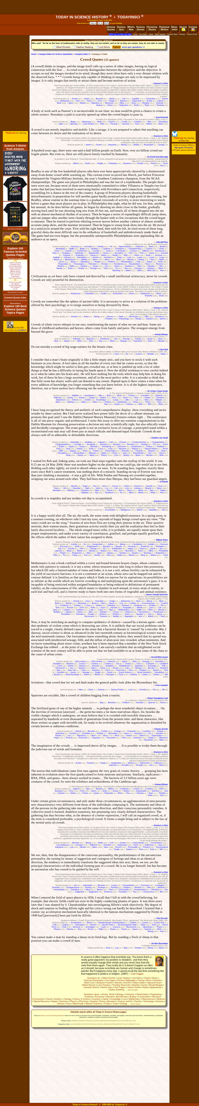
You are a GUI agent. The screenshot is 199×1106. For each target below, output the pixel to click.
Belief (89, 923)
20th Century (96, 661)
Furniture (160, 398)
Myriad (92, 551)
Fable (121, 316)
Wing (143, 555)
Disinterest (159, 251)
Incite (91, 449)
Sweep (59, 268)
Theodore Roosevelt (121, 985)
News (151, 34)
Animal (76, 601)
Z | (135, 1020)
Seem (127, 614)
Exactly (149, 486)
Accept (75, 99)
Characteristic (138, 843)
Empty (92, 398)
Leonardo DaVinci (91, 987)
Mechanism (131, 927)
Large (115, 400)
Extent (103, 398)
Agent (124, 661)
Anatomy (89, 996)
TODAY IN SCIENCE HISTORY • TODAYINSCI (99, 17)
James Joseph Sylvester (157, 594)
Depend (158, 395)
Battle (71, 249)
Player (149, 262)
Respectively (134, 264)
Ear (115, 339)
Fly (104, 549)
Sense (73, 672)
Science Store (172, 34)
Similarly (140, 793)
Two (126, 268)
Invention (96, 999)
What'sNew (131, 28)
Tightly (163, 490)
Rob (120, 490)
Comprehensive (139, 442)
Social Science (125, 672)
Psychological (162, 847)
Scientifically (138, 453)
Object (142, 735)
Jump (119, 257)
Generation (113, 733)
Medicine (161, 999)
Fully (58, 449)
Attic (100, 395)
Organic (73, 451)
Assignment (97, 544)
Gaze (103, 608)
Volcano (60, 1003)
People (140, 163)
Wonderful (148, 740)
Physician (83, 1001)
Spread (57, 674)
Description (80, 925)
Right (72, 266)
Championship (135, 249)
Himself (137, 887)
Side (88, 553)
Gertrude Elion (15, 264)
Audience (139, 246)
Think (146, 105)
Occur (61, 262)
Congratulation (158, 442)
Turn (86, 555)
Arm (95, 486)
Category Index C (82, 54)
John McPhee (162, 242)
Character (131, 731)
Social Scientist (143, 672)
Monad (161, 610)
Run (128, 793)
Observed (109, 103)
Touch (165, 163)
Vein (140, 616)
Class (116, 354)
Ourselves (159, 316)
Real (134, 103)
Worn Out (151, 270)
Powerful (148, 296)
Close (56, 251)
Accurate (88, 246)
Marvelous (81, 735)
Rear (163, 451)
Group (93, 255)
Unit (116, 455)
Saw (124, 453)
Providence (119, 264)
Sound (80, 455)
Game (151, 253)
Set (106, 266)
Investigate (90, 927)
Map (111, 610)
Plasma (70, 929)
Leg (116, 948)
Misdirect (164, 668)
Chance (111, 122)
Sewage (85, 672)
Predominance (140, 890)
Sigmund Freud (154, 982)
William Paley (162, 540)
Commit (68, 251)
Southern (129, 266)
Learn (103, 927)
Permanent (143, 612)
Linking (137, 488)
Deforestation (142, 994)
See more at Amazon (15, 229)
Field (64, 927)
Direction (130, 444)
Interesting (81, 257)
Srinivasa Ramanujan (93, 980)
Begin (73, 122)
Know (102, 668)
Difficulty (57, 398)
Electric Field (107, 925)
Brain (119, 395)
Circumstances (62, 845)
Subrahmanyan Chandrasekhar (111, 923)
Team (70, 268)
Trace (121, 674)
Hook (148, 255)
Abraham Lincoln (139, 985)
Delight (151, 544)
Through (93, 268)
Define (99, 605)
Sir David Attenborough (157, 157)
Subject (129, 849)
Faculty (71, 549)
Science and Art (125, 1001)
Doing (70, 398)
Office (150, 551)
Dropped (66, 253)
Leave (140, 257)
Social (109, 672)
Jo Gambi (164, 482)
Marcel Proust (15, 269)
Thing (135, 402)
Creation (137, 122)
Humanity (113, 163)
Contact (193, 27)
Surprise (147, 929)
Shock (124, 929)
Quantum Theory (97, 1001)
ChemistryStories (152, 28)
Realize (151, 451)
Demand (116, 444)
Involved (107, 257)
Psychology (124, 319)
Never (158, 293)
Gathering (149, 845)
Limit (55, 610)
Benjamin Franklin (105, 982)
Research (111, 1001)
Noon (140, 551)
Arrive (86, 316)
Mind (59, 103)
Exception (119, 253)
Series (110, 105)
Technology (148, 1001)
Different (93, 845)
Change (117, 731)
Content (164, 603)
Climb (126, 486)
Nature (67, 341)
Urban (145, 674)
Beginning (86, 122)
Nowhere (85, 490)
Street (86, 674)
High (126, 255)
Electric (93, 925)
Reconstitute (79, 453)
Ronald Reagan (156, 985)
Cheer (161, 249)
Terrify (136, 105)
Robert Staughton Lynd (158, 698)
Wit (163, 510)
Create (124, 122)
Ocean (116, 612)
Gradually (80, 255)
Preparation (63, 264)
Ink (149, 733)
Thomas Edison (144, 980)
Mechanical (70, 260)
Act (75, 885)
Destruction (118, 293)
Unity (152, 849)
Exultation (160, 546)
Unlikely (133, 674)
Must (117, 735)
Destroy (82, 666)
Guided (126, 887)
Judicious (113, 765)
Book (57, 603)
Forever (70, 608)
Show (68, 455)
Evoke (78, 763)
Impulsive (112, 145)
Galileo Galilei (138, 982)
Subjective (123, 105)
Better (100, 843)
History (80, 449)
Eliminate (79, 253)
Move (118, 260)
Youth (165, 555)
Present (69, 738)
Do (127, 354)
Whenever (163, 738)
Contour (77, 605)
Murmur (130, 260)
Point (160, 262)
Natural (135, 449)
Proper (63, 553)
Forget (147, 398)
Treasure (103, 616)
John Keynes (15, 274)
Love (124, 999)
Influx (93, 668)
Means (100, 890)
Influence (158, 763)
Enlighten (110, 666)
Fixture (149, 446)
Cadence (106, 249)
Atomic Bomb (108, 994)
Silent (112, 341)
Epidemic (139, 666)
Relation (145, 103)
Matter (139, 610)
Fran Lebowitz (162, 685)
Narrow (69, 612)
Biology (120, 994)
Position (138, 948)
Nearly (141, 260)
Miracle (148, 488)
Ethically (93, 446)
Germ (126, 733)
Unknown (137, 738)
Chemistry (129, 994)
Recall (90, 929)
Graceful (164, 253)
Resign (138, 319)
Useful (117, 404)
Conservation (144, 996)
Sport (99, 553)
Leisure (139, 354)
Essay (82, 446)
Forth (93, 608)
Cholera (107, 664)
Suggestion (93, 892)
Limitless (80, 610)
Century (94, 664)
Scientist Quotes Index (15, 298)
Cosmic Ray (159, 923)
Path (102, 124)
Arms (104, 486)
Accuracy (75, 246)
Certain (104, 731)
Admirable (74, 442)
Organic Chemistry (59, 1001)
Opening (73, 124)
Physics (57, 929)
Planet (153, 163)
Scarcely (159, 103)
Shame (113, 929)
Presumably (79, 264)
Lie (106, 488)
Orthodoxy (84, 262)
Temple (81, 268)
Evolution (86, 733)
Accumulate (110, 510)
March (56, 260)
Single (97, 672)
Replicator (108, 793)
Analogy (145, 661)
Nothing (70, 402)
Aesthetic (89, 442)
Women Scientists (94, 1003)
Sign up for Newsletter (183, 147)
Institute (56, 257)
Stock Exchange (72, 674)
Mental (83, 847)
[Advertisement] (99, 7)
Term (141, 849)
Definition (111, 605)
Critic (54, 925)
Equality (106, 546)
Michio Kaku (107, 987)
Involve (96, 257)
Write (161, 455)
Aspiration (99, 601)
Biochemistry (122, 996)
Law (72, 847)
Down (165, 444)
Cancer (115, 486)
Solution (149, 319)
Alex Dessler (162, 918)
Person (118, 847)
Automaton (87, 885)
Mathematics (123, 610)
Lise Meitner (15, 284)
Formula (90, 763)
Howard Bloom (161, 334)
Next (84, 670)
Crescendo (120, 251)
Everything (106, 446)
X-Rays (107, 1003)
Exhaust (125, 605)
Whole (149, 124)
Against (76, 789)
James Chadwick (15, 268)
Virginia (150, 268)
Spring (110, 553)
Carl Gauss (15, 276)
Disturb (160, 731)
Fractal (49, 999)
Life (116, 488)
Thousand (110, 738)
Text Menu (143, 34)
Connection (150, 99)
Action (86, 99)
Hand (103, 255)
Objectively (147, 927)
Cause (82, 664)
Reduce (103, 614)
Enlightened (124, 666)
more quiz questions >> (133, 47)
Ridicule (92, 453)
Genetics (58, 999)
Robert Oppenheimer (152, 987)
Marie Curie (89, 982)
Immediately (59, 890)
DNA (161, 789)
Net (152, 260)
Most (71, 103)
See (100, 341)
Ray (79, 929)
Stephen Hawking (84, 47)
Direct (131, 293)
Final (160, 486)
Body (99, 122)
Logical (160, 101)
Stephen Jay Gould (159, 438)
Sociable (139, 702)
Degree (65, 925)
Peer (91, 341)
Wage (163, 354)
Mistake (151, 354)
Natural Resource (41, 1001)
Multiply (56, 612)
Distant (165, 99)
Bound (69, 603)
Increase (158, 255)
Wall (140, 404)
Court (108, 251)
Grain (104, 791)
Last (129, 257)
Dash (90, 690)
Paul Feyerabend (15, 278)
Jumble (87, 400)
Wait (131, 493)
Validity (116, 616)
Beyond (90, 339)
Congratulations (62, 444)
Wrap (153, 493)
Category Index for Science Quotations (55, 54)
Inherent (155, 791)
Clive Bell (164, 349)
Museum (122, 449)
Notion (73, 793)
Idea (160, 845)
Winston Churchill (122, 982)
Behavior (112, 702)
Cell (121, 603)
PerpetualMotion (164, 28)
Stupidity (152, 510)
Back (151, 246)
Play (138, 262)
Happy (130, 549)
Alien (134, 661)
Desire (99, 145)
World (140, 493)
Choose (131, 395)
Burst (111, 603)
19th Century (80, 661)
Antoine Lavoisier (15, 282)
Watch (128, 270)
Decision (103, 444)
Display (144, 444)
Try (116, 268)
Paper (56, 738)
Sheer (161, 453)
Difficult (145, 251)
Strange (123, 341)
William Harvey (15, 271)
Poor (131, 670)
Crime (59, 666)
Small (161, 296)
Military (84, 260)
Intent (152, 549)
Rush (115, 453)
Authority (76, 339)
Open (61, 124)
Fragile (100, 163)
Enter (143, 925)
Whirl (139, 270)
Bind (161, 601)
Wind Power (78, 1003)
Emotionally (94, 253)
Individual (59, 847)
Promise (104, 264)
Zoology (123, 1003)
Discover (164, 544)
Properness (77, 553)
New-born (129, 551)
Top (96, 493)
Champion (119, 249)
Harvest (114, 608)
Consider (145, 395)
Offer (147, 316)
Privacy (182, 34)
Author (110, 544)
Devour (110, 316)
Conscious (145, 885)
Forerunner (60, 668)
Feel (81, 549)
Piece (85, 451)
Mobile (136, 145)
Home (135, 34)
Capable (135, 99)
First (100, 101)
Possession (158, 612)
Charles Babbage (15, 285)
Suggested (79, 892)
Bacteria (70, 664)
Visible (151, 738)
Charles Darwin (161, 729)
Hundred (127, 163)
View (108, 555)
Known (116, 668)
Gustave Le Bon (161, 83)
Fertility (152, 605)
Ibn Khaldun (15, 287)
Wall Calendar (160, 34)
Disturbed (60, 733)
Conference (82, 251)
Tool (106, 404)
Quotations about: (92, 994)
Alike (81, 690)
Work (160, 124)
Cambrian (124, 789)
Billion (76, 163)
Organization (156, 735)
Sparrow (151, 702)
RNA (120, 793)
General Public (117, 690)
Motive (83, 103)
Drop (54, 253)
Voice (150, 341)
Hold (98, 488)
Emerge (126, 339)
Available (57, 664)
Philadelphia (126, 262)
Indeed (75, 400)
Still (160, 266)
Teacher (137, 1001)
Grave (150, 339)
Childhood (104, 339)
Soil (149, 614)
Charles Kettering (116, 989)
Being (111, 99)
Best (109, 395)
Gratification (117, 549)
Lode (91, 610)
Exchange (152, 666)
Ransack (80, 614)
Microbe (151, 668)
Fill (162, 605)
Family (138, 339)
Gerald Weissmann (159, 657)
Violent (156, 674)
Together (84, 493)
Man (149, 122)
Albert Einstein (63, 47)
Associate (159, 661)
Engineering (155, 994)
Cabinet (101, 442)
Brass (94, 603)
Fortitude (160, 446)
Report (156, 670)
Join (166, 791)
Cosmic (136, 789)
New (116, 551)
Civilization (89, 293)
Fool (136, 398)
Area (88, 601)
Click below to (15, 303)
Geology (68, 999)
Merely (124, 145)
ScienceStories (141, 28)
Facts (89, 101)
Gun (71, 668)
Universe (160, 1001)
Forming (114, 887)
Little (127, 400)
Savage (161, 145)
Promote (139, 451)
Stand (91, 455)
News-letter (174, 28)
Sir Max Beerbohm (159, 943)
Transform (137, 341)
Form (82, 608)
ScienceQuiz (121, 28)
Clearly (128, 664)
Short (129, 490)
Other (122, 103)
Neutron (61, 793)
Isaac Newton (124, 978)
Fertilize (100, 733)
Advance (111, 661)
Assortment (89, 395)
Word (161, 765)
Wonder (149, 455)
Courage (77, 444)
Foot (141, 253)
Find (57, 608)
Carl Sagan (137, 973)
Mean (88, 890)
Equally (119, 546)
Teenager (110, 674)
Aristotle (157, 980)
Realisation (148, 145)
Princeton (93, 264)
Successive (89, 616)
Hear (160, 339)
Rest (148, 264)
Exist (154, 925)
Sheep (150, 948)
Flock (108, 948)
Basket (163, 246)
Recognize (62, 453)
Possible (125, 765)
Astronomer (125, 601)
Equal (71, 446)
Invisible (159, 733)
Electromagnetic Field (127, 925)
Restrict (116, 614)
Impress (123, 101)
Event (105, 253)
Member (138, 668)
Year (162, 166)
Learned (116, 927)
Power (96, 451)
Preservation (110, 451)
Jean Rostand (162, 117)
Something (121, 402)
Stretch (97, 674)
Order (83, 402)
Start (139, 266)
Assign (112, 601)
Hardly (115, 255)
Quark (96, 793)
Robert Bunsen (88, 985)
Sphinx (163, 319)
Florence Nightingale (126, 980)
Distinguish (64, 101)
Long (161, 257)
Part (111, 890)
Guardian (77, 488)
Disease (95, 666)
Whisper (161, 341)
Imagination (116, 763)
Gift (64, 488)
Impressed (136, 101)
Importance (60, 400)
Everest (137, 486)
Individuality (141, 791)
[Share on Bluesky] (174, 136)
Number (103, 612)
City (117, 664)
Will (149, 404)
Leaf (151, 608)
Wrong (150, 931)
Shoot (116, 266)
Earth (87, 163)
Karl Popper (120, 987)
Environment (38, 999)
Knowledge (101, 400)
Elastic (82, 398)
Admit (88, 145)
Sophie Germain (15, 263)
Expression (122, 845)
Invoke (149, 101)
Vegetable (128, 616)
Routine (84, 266)
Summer (122, 553)
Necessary (133, 316)
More (95, 260)
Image (111, 101)
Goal (68, 449)
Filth (164, 666)
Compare (150, 664)
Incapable (127, 608)
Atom (138, 601)
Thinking (160, 105)
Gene (93, 791)
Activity (100, 246)
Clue (139, 664)
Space (159, 614)
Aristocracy (75, 293)
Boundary (82, 603)
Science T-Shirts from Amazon (15, 147)
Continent (64, 605)
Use (151, 765)
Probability (163, 551)
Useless (129, 404)
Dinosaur (156, 996)
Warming (116, 270)
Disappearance (72, 887)
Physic (159, 927)
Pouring (114, 124)
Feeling (93, 549)
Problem (109, 319)
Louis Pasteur (89, 124)
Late (127, 668)
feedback (22, 330)
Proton (85, 793)
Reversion (83, 738)
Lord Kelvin (104, 47)
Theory (104, 455)
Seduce (99, 105)
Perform (111, 262)
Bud (103, 603)
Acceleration (76, 923)
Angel (85, 486)
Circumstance (156, 843)
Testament (159, 553)
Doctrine (73, 733)
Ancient (74, 316)
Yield (162, 616)
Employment (92, 546)
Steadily (151, 266)
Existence (145, 546)
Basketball (60, 249)
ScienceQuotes (111, 28)
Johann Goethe (134, 987)
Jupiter (105, 999)
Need (79, 612)
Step (151, 490)
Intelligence (125, 510)
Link (127, 488)
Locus (100, 449)
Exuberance (136, 446)
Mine (150, 610)
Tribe (55, 555)
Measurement (148, 999)
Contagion (159, 885)
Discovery (64, 546)
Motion (80, 551)
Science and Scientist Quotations (52, 1015)
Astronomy (99, 996)
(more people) (133, 990)
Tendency (108, 892)
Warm (160, 268)
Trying (74, 555)
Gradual (66, 255)
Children (126, 702)
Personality (132, 847)
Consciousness (148, 603)
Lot (136, 400)
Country (96, 251)
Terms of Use (192, 34)
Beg (101, 702)
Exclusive (122, 446)
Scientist (60, 672)
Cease (114, 885)
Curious (133, 251)
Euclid (15, 289)
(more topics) (135, 1004)
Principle (125, 451)
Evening (131, 546)
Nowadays (163, 122)
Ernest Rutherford (15, 266)
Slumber (139, 614)
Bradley (94, 249)
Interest (67, 257)
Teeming (147, 553)
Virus (68, 1003)
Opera (73, 262)
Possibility (65, 614)
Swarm (135, 553)
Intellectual (145, 293)
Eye (60, 549)
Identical (161, 887)
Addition (75, 395)
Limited (66, 610)
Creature (149, 789)
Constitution (137, 544)
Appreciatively (125, 246)
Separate (96, 738)
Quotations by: (93, 978)
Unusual (137, 268)
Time (137, 124)
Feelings (101, 887)
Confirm (133, 923)
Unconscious (148, 892)
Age (87, 789)
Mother (140, 510)
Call (123, 99)
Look (130, 690)
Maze (69, 551)
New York (72, 670)
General (101, 690)
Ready (91, 614)
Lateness (58, 551)
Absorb (74, 486)
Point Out (120, 670)
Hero (56, 341)
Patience (129, 612)
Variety (126, 455)
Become (99, 99)
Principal (155, 890)
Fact (78, 101)
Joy (161, 549)
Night (161, 260)
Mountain (57, 490)
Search (183, 27)
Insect (142, 549)
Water (119, 555)
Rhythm (61, 266)
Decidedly (91, 444)
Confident (164, 664)
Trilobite (162, 793)
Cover (87, 605)
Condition (146, 731)
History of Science (82, 999)
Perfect (108, 402)
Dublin (61, 446)
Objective (95, 103)
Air (111, 246)
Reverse (159, 264)
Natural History (151, 449)
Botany (133, 996)
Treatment (109, 493)
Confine (132, 603)
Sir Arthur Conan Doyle (157, 391)
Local (151, 257)
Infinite (139, 608)
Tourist (163, 702)
